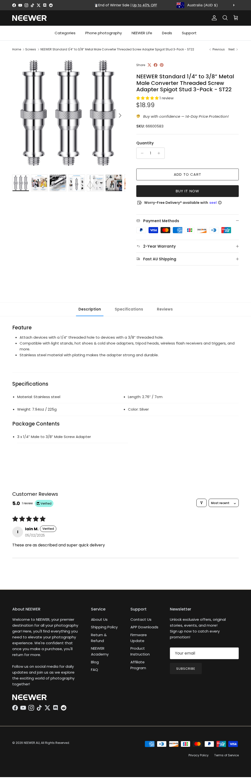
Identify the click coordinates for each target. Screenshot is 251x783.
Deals (167, 32)
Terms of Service (226, 755)
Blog (95, 662)
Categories (65, 32)
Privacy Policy (198, 755)
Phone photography (103, 32)
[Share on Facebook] (155, 65)
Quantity (145, 143)
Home (16, 49)
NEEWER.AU (32, 743)
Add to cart (187, 174)
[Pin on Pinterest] (161, 65)
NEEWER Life (142, 32)
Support (189, 32)
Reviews (165, 309)
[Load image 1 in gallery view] (69, 113)
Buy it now (188, 191)
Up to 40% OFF (144, 5)
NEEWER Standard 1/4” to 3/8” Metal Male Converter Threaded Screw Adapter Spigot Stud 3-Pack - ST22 (117, 49)
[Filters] (201, 503)
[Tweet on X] (149, 65)
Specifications (129, 309)
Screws (30, 49)
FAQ (94, 669)
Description (89, 309)
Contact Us (140, 619)
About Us (99, 619)
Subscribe (185, 668)
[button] (148, 98)
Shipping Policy (104, 627)
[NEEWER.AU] (29, 18)
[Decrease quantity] (141, 153)
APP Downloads (144, 627)
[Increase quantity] (160, 153)
